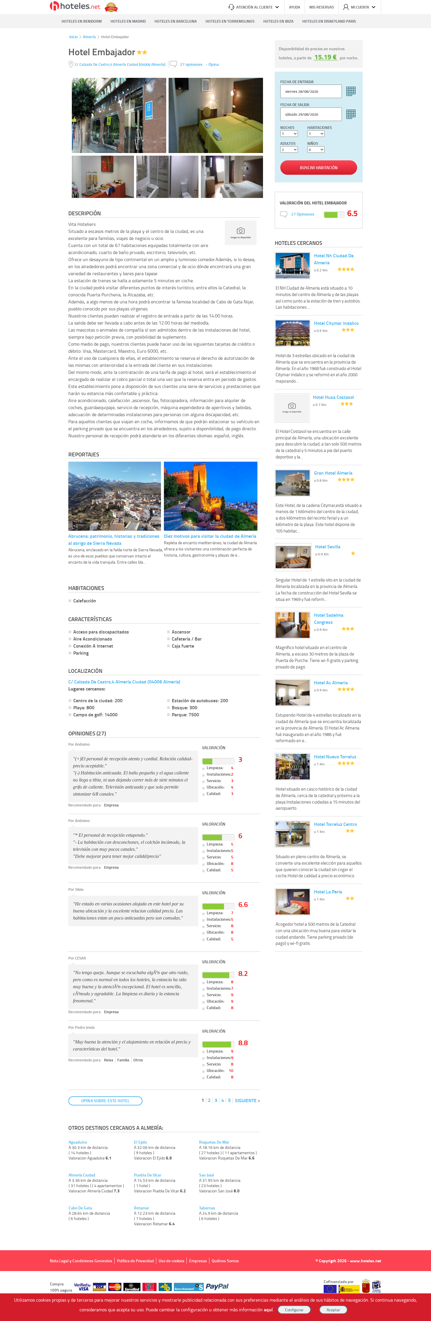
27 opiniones (191, 64)
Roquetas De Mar (214, 1142)
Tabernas (207, 1208)
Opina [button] (213, 64)
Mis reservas (321, 7)
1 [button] (202, 1100)
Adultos (288, 143)
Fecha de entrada (297, 81)
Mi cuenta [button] (360, 7)
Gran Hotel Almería (333, 472)
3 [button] (216, 1100)
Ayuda (294, 7)
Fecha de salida (294, 104)
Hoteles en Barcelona (176, 21)
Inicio (73, 36)
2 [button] (209, 1100)
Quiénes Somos (225, 1260)
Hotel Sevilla (327, 546)
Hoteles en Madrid (128, 21)
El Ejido (140, 1142)
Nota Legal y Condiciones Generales (81, 1260)
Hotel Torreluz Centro (335, 824)
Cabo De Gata (80, 1208)
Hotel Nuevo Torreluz (335, 756)
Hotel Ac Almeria (331, 682)
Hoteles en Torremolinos (230, 21)
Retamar (141, 1208)
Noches (287, 127)
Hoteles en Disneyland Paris (329, 21)
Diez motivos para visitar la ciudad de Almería (210, 535)
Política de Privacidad (135, 1260)
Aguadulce (78, 1142)
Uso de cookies (171, 1260)
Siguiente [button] (246, 1100)
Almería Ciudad (82, 1175)
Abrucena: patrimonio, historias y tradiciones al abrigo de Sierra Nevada (113, 539)
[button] (215, 660)
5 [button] (229, 1100)
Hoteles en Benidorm (82, 21)
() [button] (120, 64)
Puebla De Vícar (147, 1175)
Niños (312, 143)
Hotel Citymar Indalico (336, 323)
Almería (89, 36)
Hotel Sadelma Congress (328, 618)
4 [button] (222, 1100)
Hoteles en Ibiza (278, 21)
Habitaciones (319, 127)
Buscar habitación (319, 167)
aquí (268, 1309)
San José (206, 1175)
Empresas (198, 1260)
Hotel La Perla (328, 891)
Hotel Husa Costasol (333, 397)
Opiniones (302, 214)
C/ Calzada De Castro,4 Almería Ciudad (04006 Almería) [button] (124, 681)
